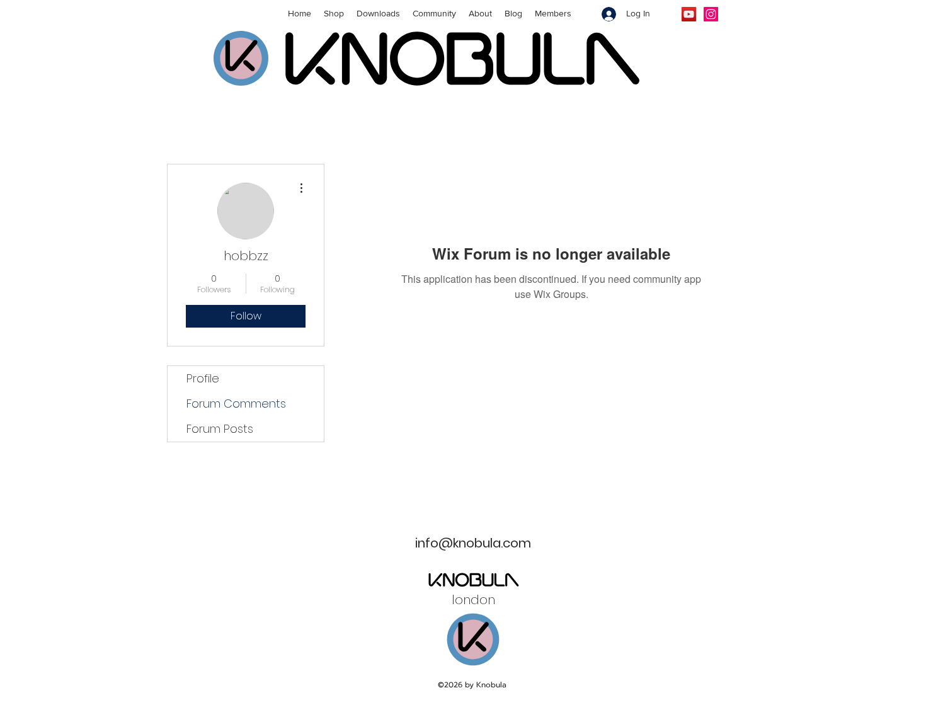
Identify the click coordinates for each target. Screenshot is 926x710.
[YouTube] (689, 14)
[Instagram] (711, 14)
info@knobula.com (473, 543)
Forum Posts (219, 429)
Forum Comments (236, 403)
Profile (202, 378)
